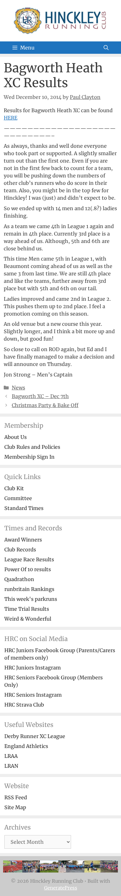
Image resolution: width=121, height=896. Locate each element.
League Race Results (29, 559)
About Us (15, 437)
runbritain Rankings (29, 589)
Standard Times (23, 508)
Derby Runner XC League (34, 736)
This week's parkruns (30, 599)
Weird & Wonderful (27, 619)
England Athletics (26, 746)
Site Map (15, 807)
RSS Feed (15, 797)
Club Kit (14, 488)
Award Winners (23, 540)
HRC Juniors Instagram (32, 668)
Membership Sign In (29, 457)
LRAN (11, 766)
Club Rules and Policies (32, 447)
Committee (18, 498)
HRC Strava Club (24, 705)
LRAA (11, 756)
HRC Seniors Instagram (33, 695)
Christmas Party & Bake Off (45, 405)
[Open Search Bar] (106, 47)
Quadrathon (19, 579)
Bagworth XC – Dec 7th (40, 396)
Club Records (20, 549)
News (18, 387)
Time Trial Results (26, 609)
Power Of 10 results (27, 569)
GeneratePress (60, 888)
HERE (10, 118)
